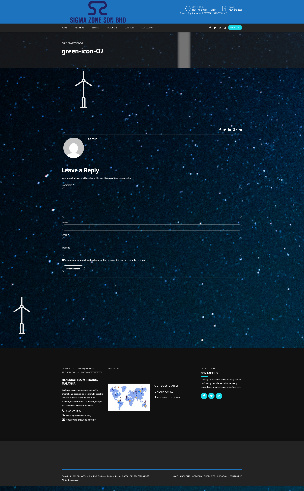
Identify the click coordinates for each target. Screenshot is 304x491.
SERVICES (96, 27)
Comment (68, 185)
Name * (66, 222)
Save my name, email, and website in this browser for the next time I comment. (105, 260)
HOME (64, 27)
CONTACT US (147, 27)
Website (66, 247)
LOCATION (129, 27)
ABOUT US (79, 27)
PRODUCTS (112, 27)
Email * (65, 234)
